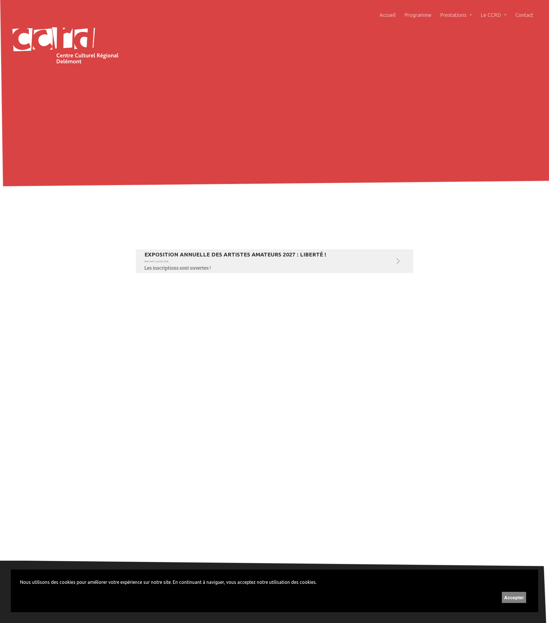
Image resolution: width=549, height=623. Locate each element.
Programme (417, 15)
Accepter (514, 597)
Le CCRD (491, 15)
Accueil (387, 15)
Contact (524, 15)
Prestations (453, 15)
